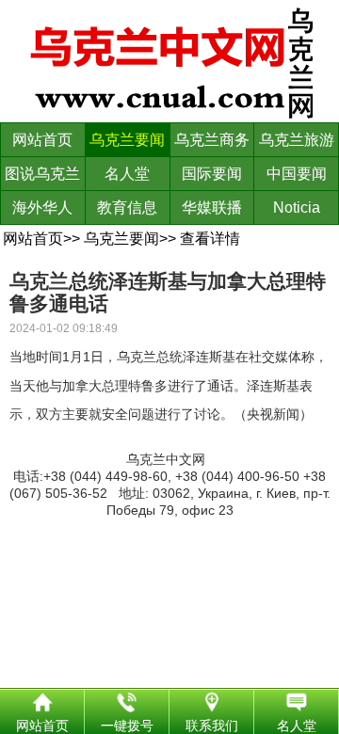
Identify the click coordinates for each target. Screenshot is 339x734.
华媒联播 (212, 207)
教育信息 (127, 207)
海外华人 (42, 207)
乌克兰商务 (212, 140)
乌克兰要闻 (127, 140)
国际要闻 (212, 174)
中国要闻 (296, 174)
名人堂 (127, 174)
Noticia (296, 207)
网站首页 (42, 140)
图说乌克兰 (42, 174)
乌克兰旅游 (296, 140)
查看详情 (210, 239)
